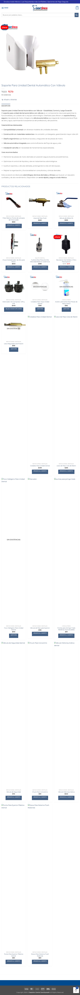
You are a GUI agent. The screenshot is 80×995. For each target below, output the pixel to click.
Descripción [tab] (5, 106)
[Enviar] (77, 15)
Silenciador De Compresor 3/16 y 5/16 (14, 303)
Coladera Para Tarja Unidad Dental (40, 303)
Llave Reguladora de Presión (13, 344)
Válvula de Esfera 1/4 (66, 218)
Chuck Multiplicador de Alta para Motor (14, 261)
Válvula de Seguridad (13, 792)
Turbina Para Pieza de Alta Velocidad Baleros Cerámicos (40, 261)
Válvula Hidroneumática (66, 792)
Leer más (40, 308)
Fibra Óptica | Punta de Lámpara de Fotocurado (14, 219)
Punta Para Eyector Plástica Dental (13, 955)
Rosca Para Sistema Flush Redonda (40, 955)
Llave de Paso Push (40, 218)
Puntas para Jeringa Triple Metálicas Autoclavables (66, 629)
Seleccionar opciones (14, 308)
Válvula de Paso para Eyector (40, 628)
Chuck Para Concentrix (40, 792)
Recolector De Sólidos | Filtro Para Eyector (66, 261)
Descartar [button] (72, 2)
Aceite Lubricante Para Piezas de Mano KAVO (66, 303)
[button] (4, 7)
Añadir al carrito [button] (13, 225)
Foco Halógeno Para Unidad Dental (13, 629)
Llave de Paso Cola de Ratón (66, 466)
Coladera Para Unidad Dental (40, 466)
